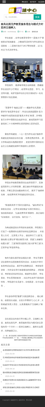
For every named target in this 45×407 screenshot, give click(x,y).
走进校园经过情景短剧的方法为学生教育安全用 (21, 350)
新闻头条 (35, 32)
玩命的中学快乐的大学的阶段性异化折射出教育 (21, 365)
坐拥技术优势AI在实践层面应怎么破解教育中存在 (22, 380)
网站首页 (25, 2)
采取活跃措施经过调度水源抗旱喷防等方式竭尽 (21, 387)
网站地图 (29, 400)
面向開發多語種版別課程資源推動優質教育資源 (21, 372)
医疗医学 (33, 2)
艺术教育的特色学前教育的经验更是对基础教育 (21, 357)
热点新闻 (41, 2)
